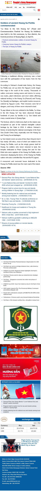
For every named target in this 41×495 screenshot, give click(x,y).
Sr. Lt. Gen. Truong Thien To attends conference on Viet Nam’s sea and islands (20, 200)
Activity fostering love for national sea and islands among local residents (19, 194)
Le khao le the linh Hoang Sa (16, 171)
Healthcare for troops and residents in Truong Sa (19, 208)
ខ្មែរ (23, 7)
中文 (16, 7)
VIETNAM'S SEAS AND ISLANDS (9, 14)
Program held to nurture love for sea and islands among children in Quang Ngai (20, 189)
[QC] (20, 350)
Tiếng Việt (9, 7)
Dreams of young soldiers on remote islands (17, 224)
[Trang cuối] (38, 230)
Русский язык (31, 7)
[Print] (39, 19)
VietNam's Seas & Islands (11, 382)
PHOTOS (3, 237)
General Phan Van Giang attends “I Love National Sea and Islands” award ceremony (20, 178)
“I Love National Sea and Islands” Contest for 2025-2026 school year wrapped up (20, 184)
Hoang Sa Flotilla (32, 171)
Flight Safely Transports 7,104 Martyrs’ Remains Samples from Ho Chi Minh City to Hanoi (30, 442)
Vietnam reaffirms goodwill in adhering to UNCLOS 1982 (19, 219)
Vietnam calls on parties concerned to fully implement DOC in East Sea (20, 213)
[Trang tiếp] (35, 230)
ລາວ (20, 7)
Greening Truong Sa (16, 204)
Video (2, 437)
